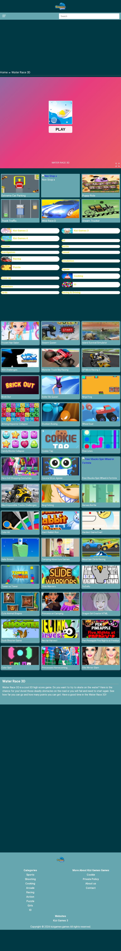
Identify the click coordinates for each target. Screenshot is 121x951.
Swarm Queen (49, 342)
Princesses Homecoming (54, 667)
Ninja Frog (87, 397)
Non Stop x (48, 179)
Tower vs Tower (10, 586)
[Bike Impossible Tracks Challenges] (20, 501)
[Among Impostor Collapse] (20, 420)
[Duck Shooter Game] (20, 637)
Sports (30, 874)
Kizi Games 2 (20, 230)
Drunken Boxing (50, 424)
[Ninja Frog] (100, 393)
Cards (4, 292)
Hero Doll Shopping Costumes (17, 478)
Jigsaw (65, 269)
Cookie (91, 874)
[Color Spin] (20, 664)
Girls (30, 905)
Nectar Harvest (49, 640)
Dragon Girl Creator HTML (95, 613)
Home (4, 72)
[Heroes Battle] (100, 501)
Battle (65, 246)
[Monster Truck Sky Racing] (60, 366)
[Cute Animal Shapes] (20, 609)
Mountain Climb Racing (93, 559)
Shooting (30, 879)
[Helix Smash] (20, 555)
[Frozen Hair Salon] (20, 339)
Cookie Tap (47, 451)
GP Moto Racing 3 (91, 370)
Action (30, 896)
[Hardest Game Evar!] (100, 528)
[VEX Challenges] (20, 366)
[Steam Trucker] (100, 217)
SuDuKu (86, 586)
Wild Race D (49, 220)
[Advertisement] (60, 45)
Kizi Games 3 (81, 230)
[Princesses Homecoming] (60, 664)
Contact (91, 887)
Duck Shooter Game (12, 640)
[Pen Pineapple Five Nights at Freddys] (100, 637)
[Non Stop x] (49, 176)
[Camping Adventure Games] (60, 555)
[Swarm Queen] (60, 339)
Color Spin (7, 667)
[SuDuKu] (100, 582)
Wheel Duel (87, 424)
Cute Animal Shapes (12, 613)
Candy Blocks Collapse (13, 451)
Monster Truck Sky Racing (55, 370)
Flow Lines (87, 451)
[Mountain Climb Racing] (100, 555)
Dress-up (6, 278)
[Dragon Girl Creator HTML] (100, 609)
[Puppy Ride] (100, 191)
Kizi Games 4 (20, 238)
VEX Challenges (9, 370)
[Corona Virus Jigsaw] (60, 474)
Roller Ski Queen (50, 397)
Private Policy (91, 879)
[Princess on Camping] (60, 609)
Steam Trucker (91, 220)
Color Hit (6, 532)
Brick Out (6, 397)
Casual (65, 252)
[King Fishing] (60, 501)
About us (90, 883)
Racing (17, 258)
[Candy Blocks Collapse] (20, 447)
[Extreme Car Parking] (20, 191)
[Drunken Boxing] (60, 420)
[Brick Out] (20, 393)
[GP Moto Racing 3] (100, 366)
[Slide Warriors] (60, 582)
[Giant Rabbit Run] (60, 528)
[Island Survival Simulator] (100, 339)
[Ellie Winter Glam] (100, 664)
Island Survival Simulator (94, 342)
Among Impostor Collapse (15, 424)
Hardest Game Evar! (92, 532)
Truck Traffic (9, 220)
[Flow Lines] (100, 447)
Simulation (68, 260)
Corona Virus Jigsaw (52, 478)
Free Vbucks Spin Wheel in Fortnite (99, 478)
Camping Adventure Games (56, 559)
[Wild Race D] (60, 217)
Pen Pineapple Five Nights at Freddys (100, 640)
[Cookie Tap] (60, 447)
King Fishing (48, 505)
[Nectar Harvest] (60, 637)
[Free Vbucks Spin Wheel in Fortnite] (100, 462)
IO (75, 284)
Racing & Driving (71, 292)
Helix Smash (8, 559)
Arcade (30, 887)
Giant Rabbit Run (50, 532)
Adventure (7, 286)
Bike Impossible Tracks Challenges (19, 505)
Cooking (78, 276)
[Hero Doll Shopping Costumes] (20, 474)
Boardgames (8, 252)
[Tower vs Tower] (20, 582)
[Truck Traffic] (20, 217)
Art (63, 240)
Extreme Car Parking (14, 195)
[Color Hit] (20, 528)
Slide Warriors (49, 586)
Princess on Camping (52, 613)
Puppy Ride (88, 195)
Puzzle (17, 267)
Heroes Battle (89, 505)
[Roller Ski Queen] (60, 393)
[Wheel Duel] (100, 420)
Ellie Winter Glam (90, 667)
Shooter (5, 246)
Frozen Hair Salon (10, 342)
